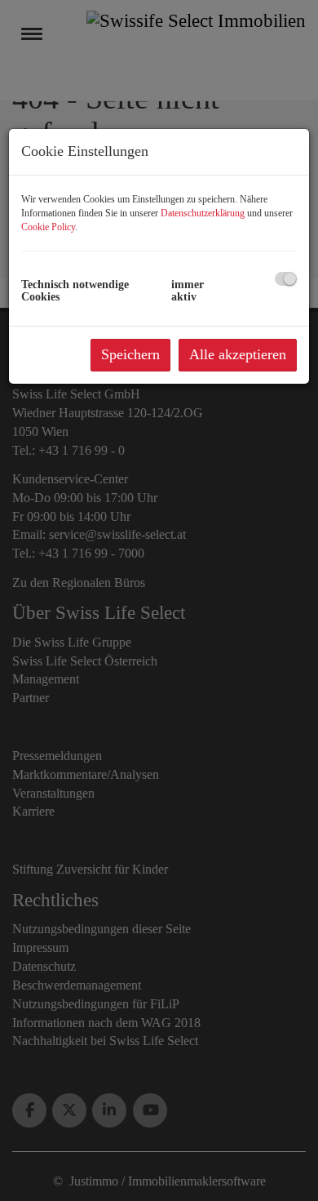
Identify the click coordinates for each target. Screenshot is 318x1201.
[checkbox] (286, 279)
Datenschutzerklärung (203, 213)
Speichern (130, 354)
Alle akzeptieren (237, 354)
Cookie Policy (48, 227)
